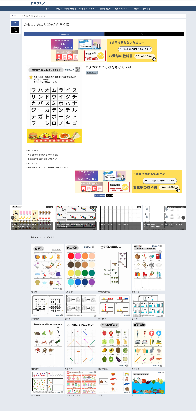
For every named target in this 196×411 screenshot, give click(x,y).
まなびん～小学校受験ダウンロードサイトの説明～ (75, 9)
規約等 (136, 9)
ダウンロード (91, 73)
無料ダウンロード (122, 9)
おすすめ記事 (105, 9)
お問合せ (146, 9)
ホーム (48, 9)
